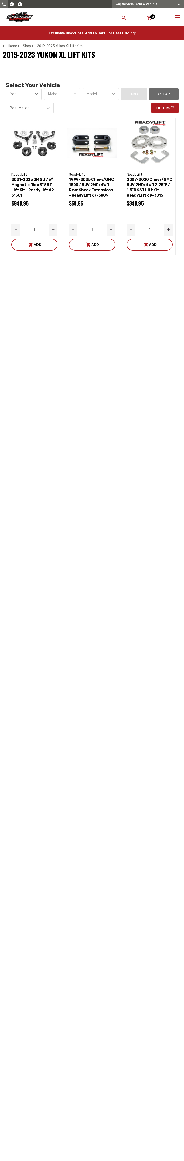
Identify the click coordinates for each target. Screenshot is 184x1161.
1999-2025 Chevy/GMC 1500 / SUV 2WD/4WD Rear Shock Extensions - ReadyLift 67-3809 (91, 187)
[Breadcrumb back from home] (5, 46)
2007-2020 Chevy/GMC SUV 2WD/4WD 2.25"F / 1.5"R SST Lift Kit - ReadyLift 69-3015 (149, 187)
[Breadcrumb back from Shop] (20, 46)
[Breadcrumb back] (34, 46)
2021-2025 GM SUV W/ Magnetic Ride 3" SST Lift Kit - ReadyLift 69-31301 (34, 187)
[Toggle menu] (177, 17)
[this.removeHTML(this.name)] (35, 143)
